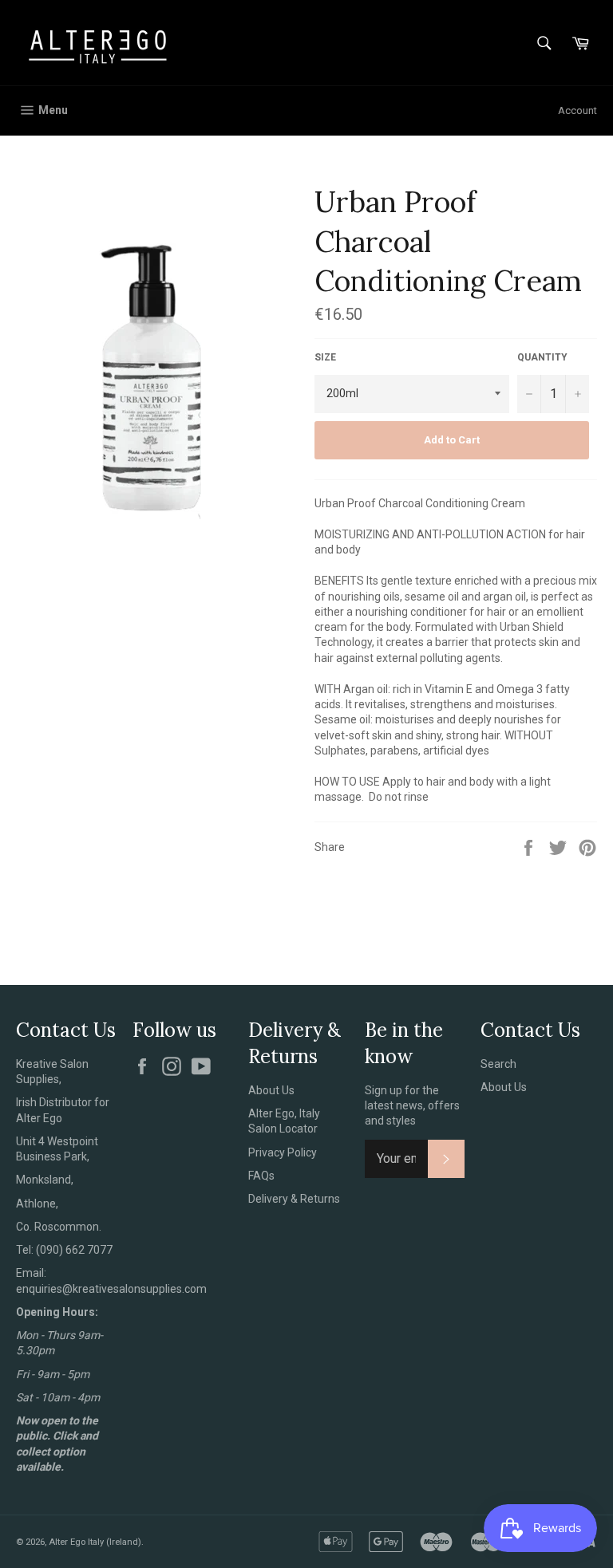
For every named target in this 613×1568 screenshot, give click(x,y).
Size (325, 357)
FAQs (261, 1175)
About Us (271, 1090)
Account (577, 110)
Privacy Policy (282, 1152)
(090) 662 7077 (74, 1249)
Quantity (542, 357)
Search (498, 1064)
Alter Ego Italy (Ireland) (95, 1542)
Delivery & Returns (294, 1198)
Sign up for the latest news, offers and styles (412, 1106)
